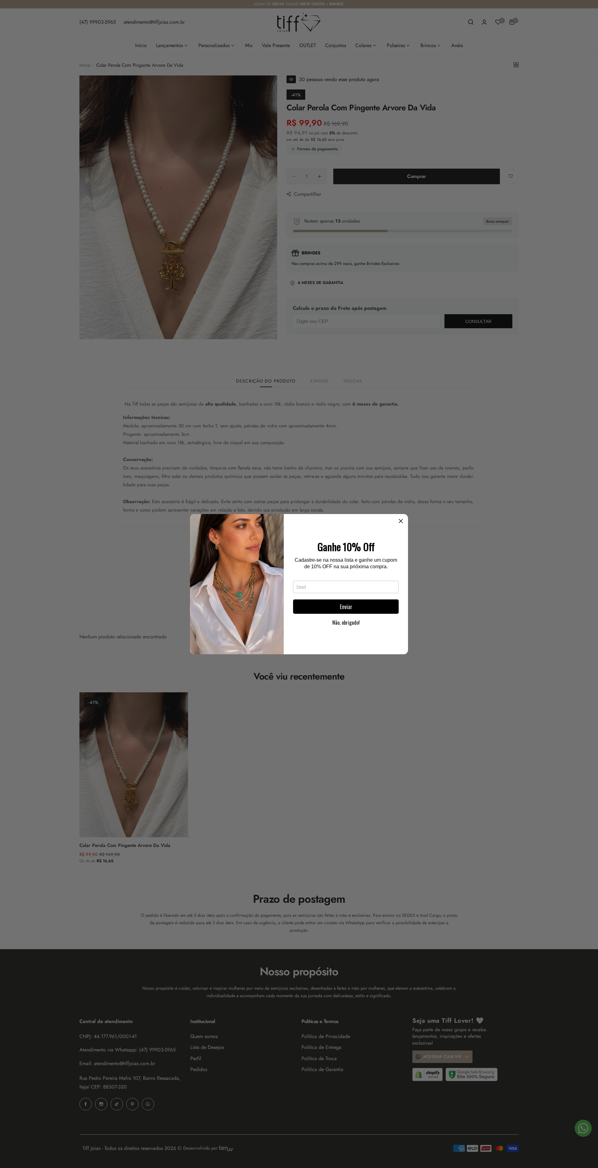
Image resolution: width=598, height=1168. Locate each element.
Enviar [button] (346, 607)
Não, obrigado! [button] (346, 622)
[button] (400, 521)
